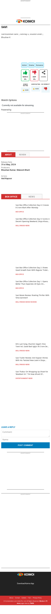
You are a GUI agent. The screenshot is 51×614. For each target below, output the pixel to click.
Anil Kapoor (6, 178)
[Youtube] (32, 579)
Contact (17, 598)
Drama (31, 65)
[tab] (11, 196)
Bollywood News (23, 226)
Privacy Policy (37, 598)
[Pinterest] (25, 579)
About (8, 155)
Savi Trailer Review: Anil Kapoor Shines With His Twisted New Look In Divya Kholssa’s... (32, 360)
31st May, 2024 (8, 164)
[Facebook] (19, 579)
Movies (41, 601)
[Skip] (34, 72)
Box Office (20, 212)
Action (24, 65)
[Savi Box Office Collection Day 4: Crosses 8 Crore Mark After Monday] (7, 208)
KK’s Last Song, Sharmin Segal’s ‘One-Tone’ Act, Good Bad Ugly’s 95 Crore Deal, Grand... (32, 346)
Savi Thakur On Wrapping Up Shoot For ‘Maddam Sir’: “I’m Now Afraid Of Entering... (32, 374)
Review (22, 155)
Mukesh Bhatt (23, 170)
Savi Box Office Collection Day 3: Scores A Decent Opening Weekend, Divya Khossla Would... (33, 221)
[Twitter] (29, 579)
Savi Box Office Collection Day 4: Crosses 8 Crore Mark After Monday (32, 206)
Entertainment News (24, 378)
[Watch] (25, 72)
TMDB (32, 603)
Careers (24, 598)
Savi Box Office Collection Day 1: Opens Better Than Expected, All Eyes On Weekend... (32, 284)
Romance (39, 65)
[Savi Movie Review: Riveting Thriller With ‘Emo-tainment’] (7, 298)
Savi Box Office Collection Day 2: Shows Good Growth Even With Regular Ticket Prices (32, 270)
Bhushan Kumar (8, 170)
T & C (29, 598)
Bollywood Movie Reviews (26, 302)
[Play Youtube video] (25, 47)
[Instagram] (22, 579)
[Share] (43, 72)
